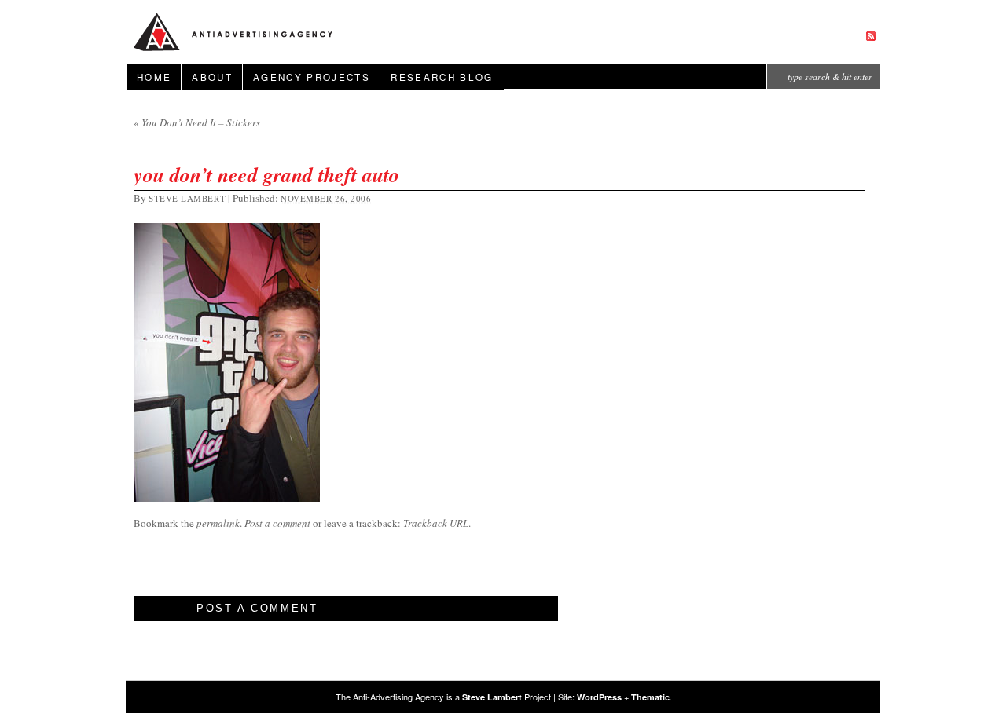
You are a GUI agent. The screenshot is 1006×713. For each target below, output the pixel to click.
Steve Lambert (187, 198)
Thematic (650, 697)
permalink (218, 523)
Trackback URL (435, 523)
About (212, 77)
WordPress (599, 697)
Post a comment (277, 523)
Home (154, 77)
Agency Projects (311, 77)
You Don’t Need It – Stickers (197, 122)
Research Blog (442, 77)
